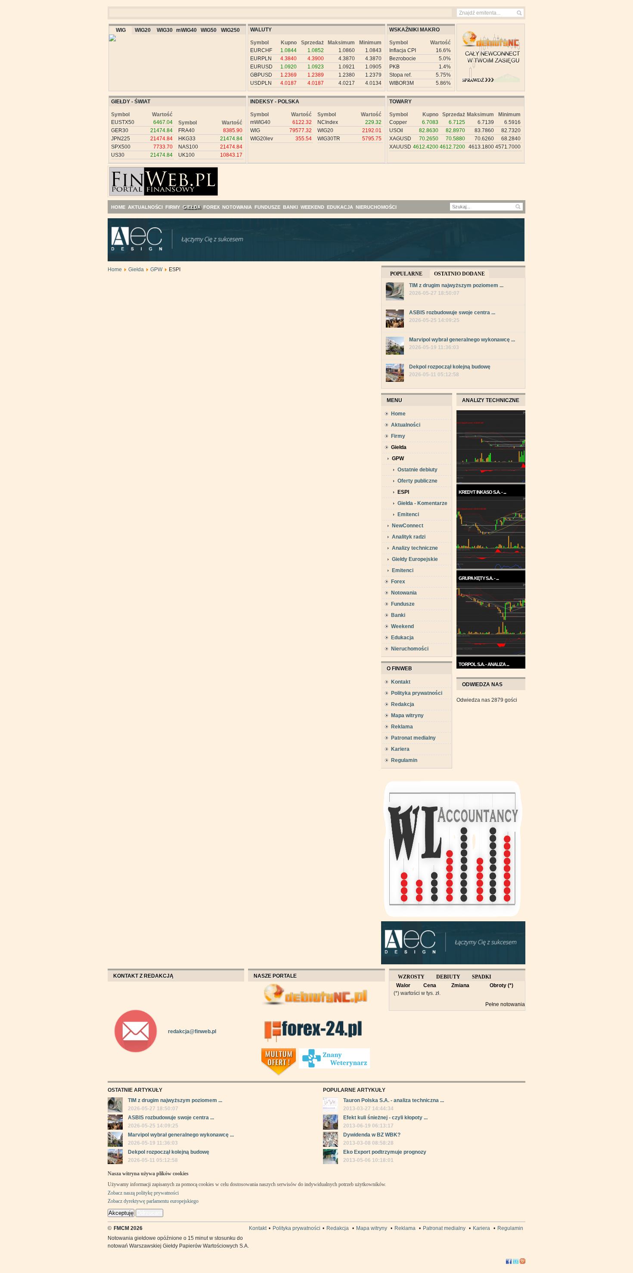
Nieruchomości (409, 649)
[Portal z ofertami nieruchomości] (296, 1052)
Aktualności (405, 425)
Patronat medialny (413, 738)
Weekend (402, 626)
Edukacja (402, 638)
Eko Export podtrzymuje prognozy (384, 1152)
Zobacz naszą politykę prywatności (143, 1193)
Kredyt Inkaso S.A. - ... (482, 492)
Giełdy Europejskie (415, 559)
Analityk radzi (408, 537)
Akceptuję (121, 1213)
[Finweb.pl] (133, 178)
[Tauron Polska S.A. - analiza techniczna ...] (330, 1106)
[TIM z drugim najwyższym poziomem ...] (395, 292)
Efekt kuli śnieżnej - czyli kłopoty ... (385, 1118)
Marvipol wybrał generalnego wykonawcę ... (462, 340)
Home (115, 269)
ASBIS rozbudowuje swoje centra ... (452, 313)
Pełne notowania (505, 1004)
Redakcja (402, 704)
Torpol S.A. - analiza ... (484, 664)
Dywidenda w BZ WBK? (371, 1135)
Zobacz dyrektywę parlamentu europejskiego (153, 1201)
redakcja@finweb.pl (192, 1031)
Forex (398, 582)
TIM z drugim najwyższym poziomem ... (456, 285)
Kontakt (400, 682)
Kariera (400, 749)
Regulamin (404, 760)
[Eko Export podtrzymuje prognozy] (330, 1157)
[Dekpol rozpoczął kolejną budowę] (395, 374)
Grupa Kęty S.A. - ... (479, 578)
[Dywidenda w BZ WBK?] (330, 1140)
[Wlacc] (453, 920)
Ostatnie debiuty (417, 470)
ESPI (403, 492)
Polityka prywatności (416, 693)
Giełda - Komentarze (422, 503)
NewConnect (407, 526)
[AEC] (323, 260)
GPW (156, 269)
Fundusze (403, 604)
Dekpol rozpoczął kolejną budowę (449, 367)
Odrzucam (149, 1213)
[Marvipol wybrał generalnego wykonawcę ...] (395, 347)
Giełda (136, 269)
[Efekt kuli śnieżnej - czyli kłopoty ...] (330, 1123)
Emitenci (408, 514)
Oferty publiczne (417, 481)
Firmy (398, 436)
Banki (398, 615)
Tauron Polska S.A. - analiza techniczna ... (393, 1100)
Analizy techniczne (415, 548)
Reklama (402, 727)
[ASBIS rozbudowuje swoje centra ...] (395, 320)
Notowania (404, 593)
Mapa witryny (407, 715)
